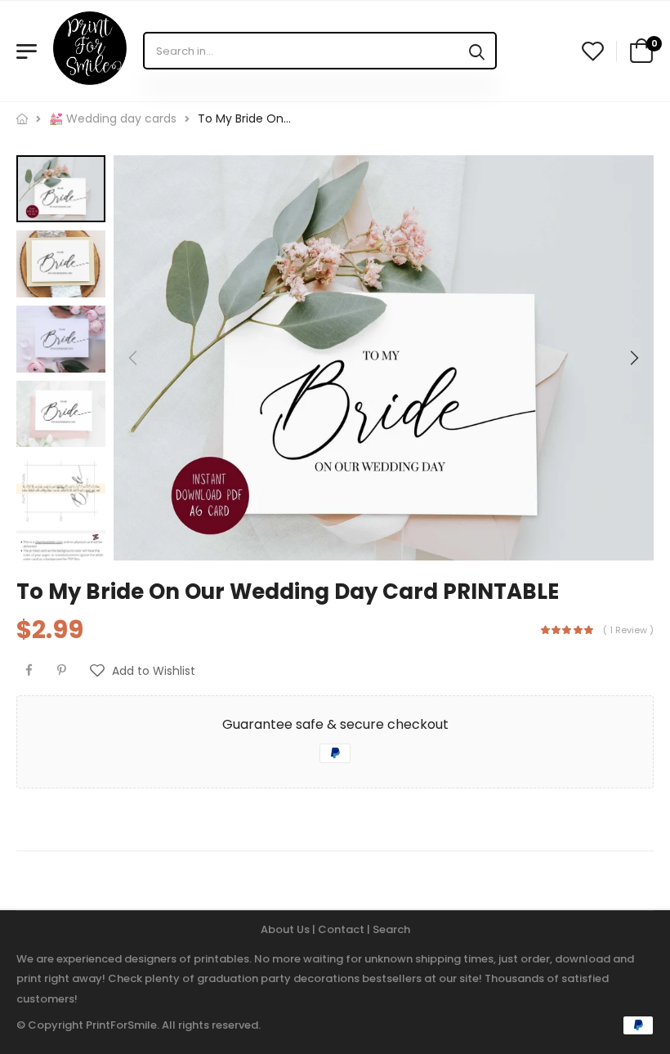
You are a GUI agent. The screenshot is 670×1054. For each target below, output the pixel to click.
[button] (633, 358)
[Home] (22, 118)
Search (391, 929)
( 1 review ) (628, 630)
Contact (342, 929)
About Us (286, 929)
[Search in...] (476, 50)
